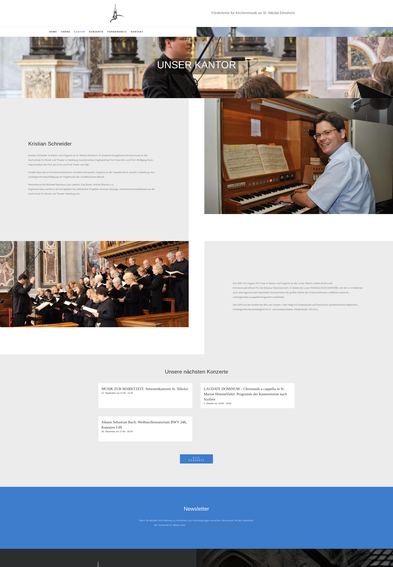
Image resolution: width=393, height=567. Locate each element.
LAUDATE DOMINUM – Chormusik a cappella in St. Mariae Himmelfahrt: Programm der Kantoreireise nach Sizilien (245, 394)
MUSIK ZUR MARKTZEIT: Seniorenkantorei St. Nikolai (144, 389)
